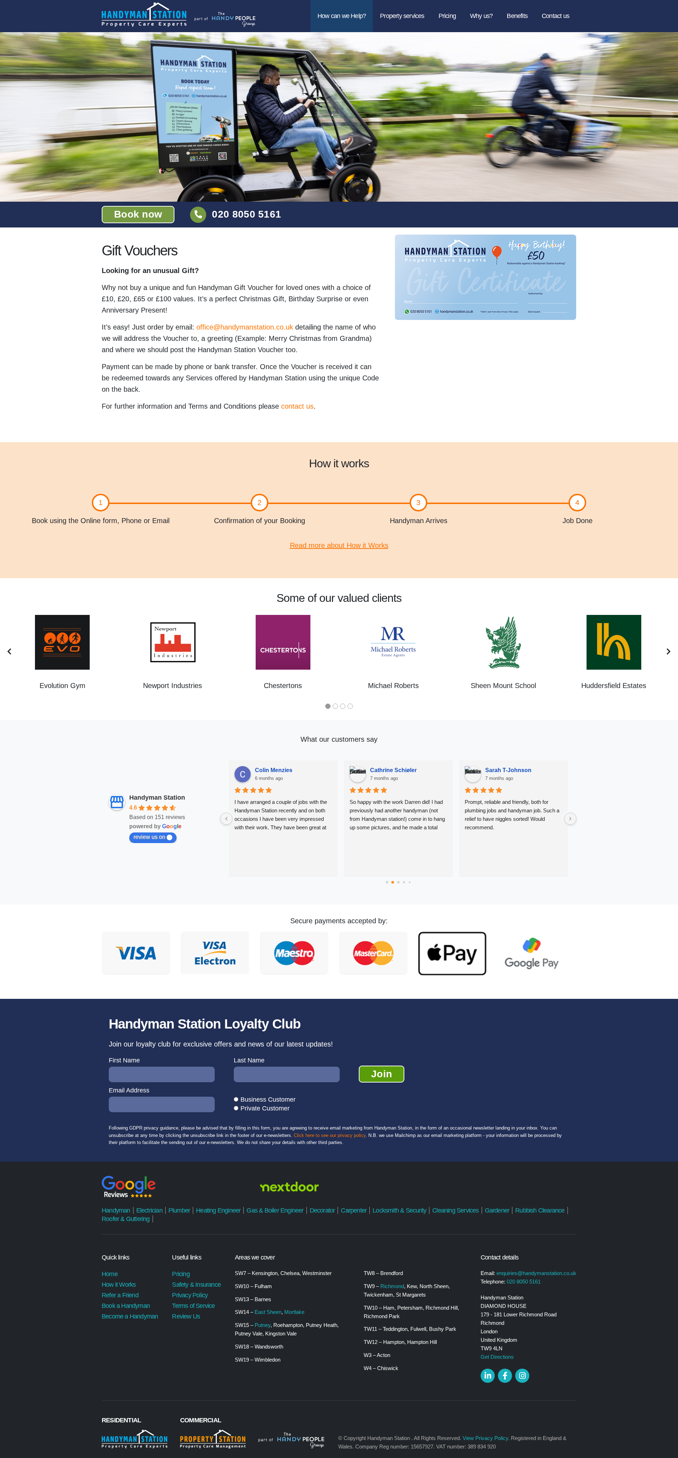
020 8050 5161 (246, 214)
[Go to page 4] (410, 882)
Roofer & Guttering (126, 1218)
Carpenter (354, 1210)
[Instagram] (522, 1376)
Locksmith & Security (399, 1210)
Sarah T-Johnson (508, 770)
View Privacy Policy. (486, 1438)
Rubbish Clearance (539, 1210)
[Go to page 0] (387, 882)
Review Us (186, 1316)
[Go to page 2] (398, 882)
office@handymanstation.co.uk (245, 327)
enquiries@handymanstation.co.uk (536, 1273)
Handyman (116, 1210)
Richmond (392, 1286)
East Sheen (268, 1312)
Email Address (129, 1090)
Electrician (149, 1210)
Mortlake (294, 1312)
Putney (262, 1325)
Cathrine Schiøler (393, 770)
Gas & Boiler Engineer (274, 1210)
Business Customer (268, 1099)
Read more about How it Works (339, 545)
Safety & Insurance (196, 1284)
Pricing (180, 1274)
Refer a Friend (120, 1295)
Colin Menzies (273, 770)
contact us (297, 406)
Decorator (322, 1210)
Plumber (179, 1210)
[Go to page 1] (392, 882)
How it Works (119, 1284)
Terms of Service (193, 1305)
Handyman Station (157, 797)
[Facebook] (505, 1376)
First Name (124, 1060)
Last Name (249, 1060)
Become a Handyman (130, 1316)
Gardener (497, 1210)
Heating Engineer (218, 1210)
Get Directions (497, 1357)
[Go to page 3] (404, 882)
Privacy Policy (190, 1295)
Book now (138, 214)
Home (110, 1274)
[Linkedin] (488, 1376)
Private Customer (265, 1108)
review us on (149, 837)
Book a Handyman (126, 1305)
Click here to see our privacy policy (329, 1135)
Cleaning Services (455, 1210)
